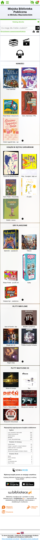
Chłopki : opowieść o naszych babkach (17, 446)
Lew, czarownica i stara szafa (15, 432)
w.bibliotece (19, 498)
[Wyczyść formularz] (33, 31)
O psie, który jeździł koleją (14, 439)
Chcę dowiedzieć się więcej (10, 539)
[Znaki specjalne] (37, 31)
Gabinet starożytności (13, 434)
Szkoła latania (11, 435)
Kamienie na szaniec (13, 449)
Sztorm (9, 459)
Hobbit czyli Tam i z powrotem (15, 447)
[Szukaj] (37, 28)
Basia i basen (11, 462)
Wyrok (9, 456)
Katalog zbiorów (18, 22)
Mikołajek (10, 437)
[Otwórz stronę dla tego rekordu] (11, 79)
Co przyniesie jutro (12, 461)
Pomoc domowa (12, 457)
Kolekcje (23, 31)
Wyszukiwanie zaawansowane (10, 31)
